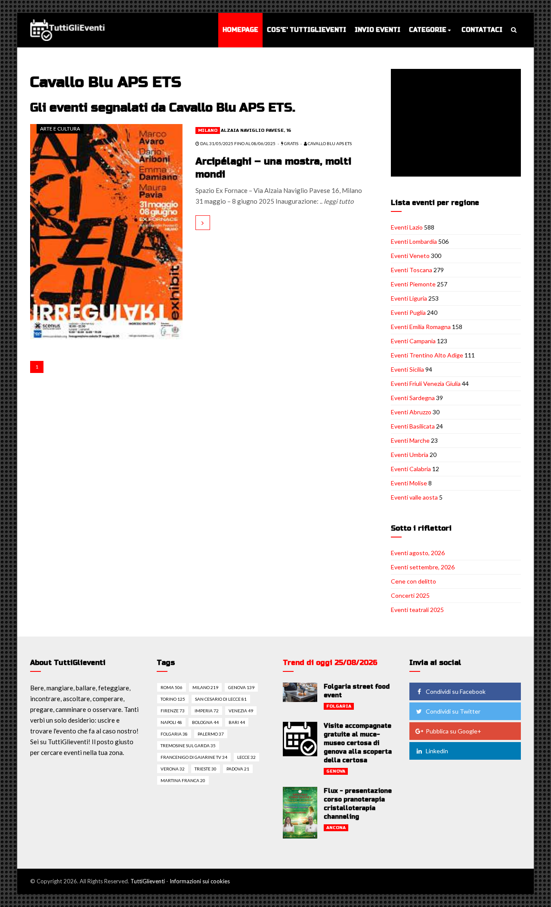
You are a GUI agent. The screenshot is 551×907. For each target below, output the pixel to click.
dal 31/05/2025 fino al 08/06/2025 (237, 143)
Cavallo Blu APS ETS (329, 143)
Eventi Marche (410, 440)
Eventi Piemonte (413, 284)
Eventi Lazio (407, 227)
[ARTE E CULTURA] (106, 231)
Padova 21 (237, 768)
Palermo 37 (211, 733)
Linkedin (437, 751)
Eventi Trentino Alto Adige (427, 355)
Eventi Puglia (408, 312)
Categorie (427, 30)
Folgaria (338, 706)
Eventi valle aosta (414, 497)
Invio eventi (377, 30)
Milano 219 (205, 687)
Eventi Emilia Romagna (421, 326)
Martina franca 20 (183, 780)
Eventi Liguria (409, 298)
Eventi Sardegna (413, 397)
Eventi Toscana (411, 269)
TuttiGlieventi (147, 881)
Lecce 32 (246, 757)
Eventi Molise (409, 483)
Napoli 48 (171, 722)
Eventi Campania (413, 341)
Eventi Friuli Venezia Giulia (426, 383)
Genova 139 (241, 687)
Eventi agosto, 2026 (418, 552)
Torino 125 (173, 699)
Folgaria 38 (174, 733)
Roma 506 (172, 687)
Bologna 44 (205, 722)
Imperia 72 (207, 710)
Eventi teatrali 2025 (417, 609)
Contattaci (481, 30)
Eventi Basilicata (413, 426)
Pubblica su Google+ (453, 731)
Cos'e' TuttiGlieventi (306, 30)
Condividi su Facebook (456, 691)
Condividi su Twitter (453, 711)
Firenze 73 (173, 710)
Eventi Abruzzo (411, 412)
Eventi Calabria (411, 468)
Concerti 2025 (410, 595)
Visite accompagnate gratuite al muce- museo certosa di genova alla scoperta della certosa (358, 743)
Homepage (240, 30)
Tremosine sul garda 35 (188, 745)
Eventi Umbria (409, 454)
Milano (207, 130)
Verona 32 (173, 768)
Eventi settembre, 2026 (423, 567)
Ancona (336, 827)
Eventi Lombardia (414, 241)
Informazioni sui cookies (200, 881)
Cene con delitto (413, 581)
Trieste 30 (206, 768)
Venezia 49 (241, 710)
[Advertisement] (458, 123)
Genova (335, 771)
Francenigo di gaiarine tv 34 (194, 757)
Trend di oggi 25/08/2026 (330, 663)
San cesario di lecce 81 (221, 699)
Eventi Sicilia (407, 369)
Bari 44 (237, 722)
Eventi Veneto (410, 255)
